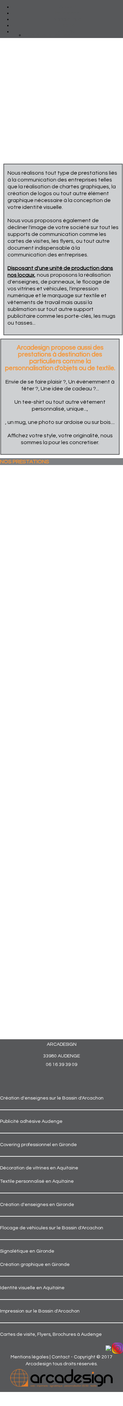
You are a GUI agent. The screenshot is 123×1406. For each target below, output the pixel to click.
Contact (61, 1357)
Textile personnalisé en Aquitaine (37, 1181)
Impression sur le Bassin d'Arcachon (40, 1311)
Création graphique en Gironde (35, 1264)
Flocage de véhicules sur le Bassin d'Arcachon (51, 1228)
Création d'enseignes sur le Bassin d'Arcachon (52, 1098)
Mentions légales (30, 1357)
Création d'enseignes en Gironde (37, 1204)
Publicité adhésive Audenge (31, 1121)
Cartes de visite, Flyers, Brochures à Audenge (51, 1334)
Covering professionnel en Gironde (38, 1144)
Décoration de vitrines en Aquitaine (39, 1168)
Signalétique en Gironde (27, 1251)
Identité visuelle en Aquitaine (32, 1287)
